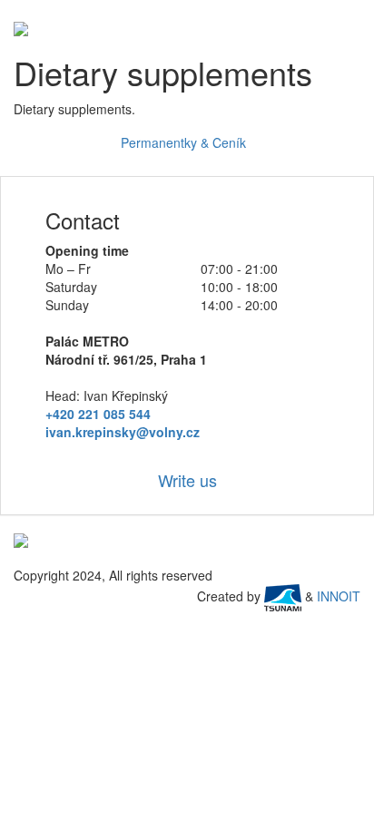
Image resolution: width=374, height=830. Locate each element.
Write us (187, 480)
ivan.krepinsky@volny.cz (122, 432)
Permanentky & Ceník (185, 142)
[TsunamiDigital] (282, 596)
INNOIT (338, 596)
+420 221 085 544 (98, 414)
